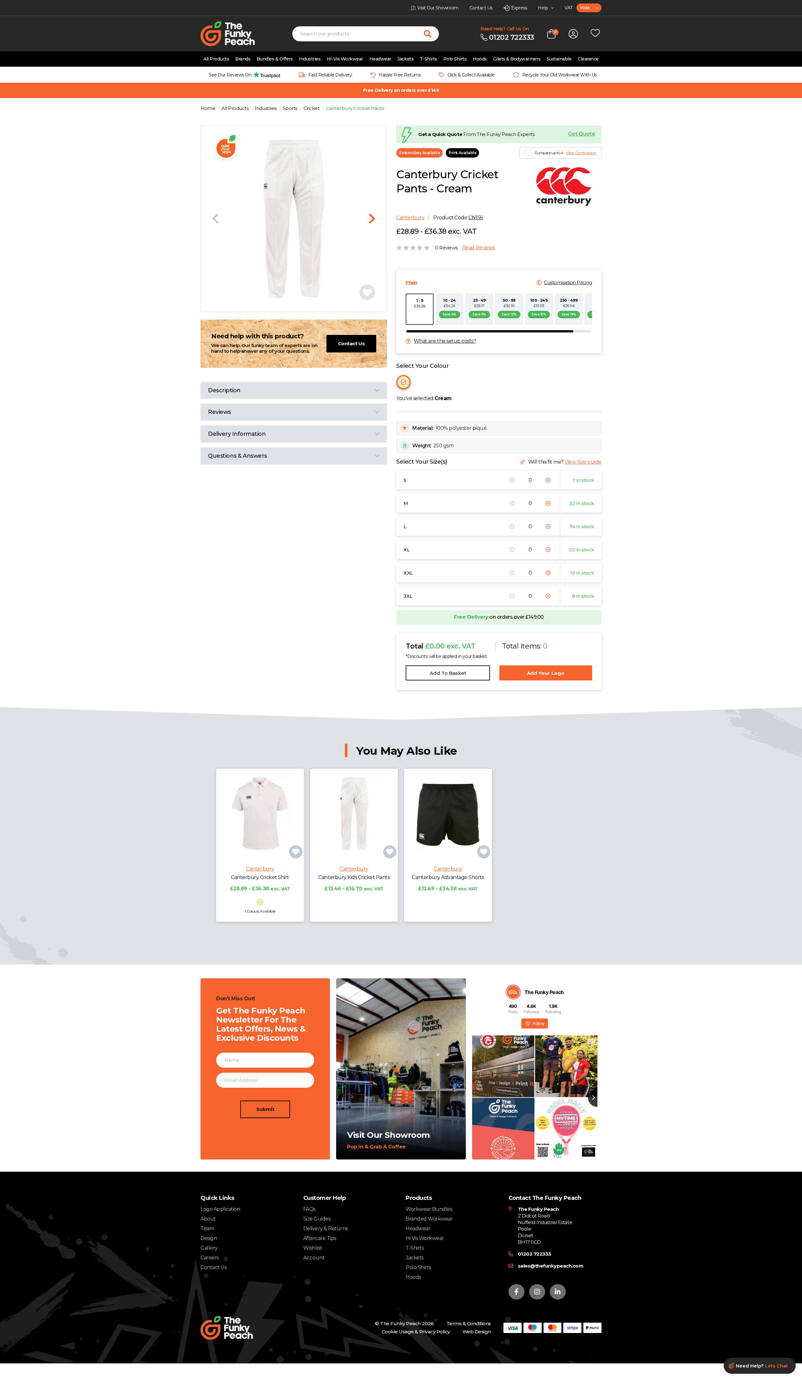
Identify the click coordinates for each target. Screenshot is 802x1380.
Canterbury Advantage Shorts (448, 877)
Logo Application (220, 1209)
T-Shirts (428, 59)
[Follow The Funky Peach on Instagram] (537, 1291)
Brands (242, 59)
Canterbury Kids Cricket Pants (353, 877)
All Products (216, 59)
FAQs (309, 1209)
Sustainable (559, 59)
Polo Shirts (455, 59)
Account (314, 1258)
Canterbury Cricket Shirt (260, 877)
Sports (291, 108)
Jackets (405, 59)
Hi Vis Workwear (425, 1238)
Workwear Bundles (429, 1209)
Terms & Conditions (468, 1323)
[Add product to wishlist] (295, 851)
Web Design (476, 1332)
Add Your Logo (546, 673)
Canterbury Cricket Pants (355, 108)
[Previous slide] (215, 218)
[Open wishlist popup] (595, 34)
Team (207, 1229)
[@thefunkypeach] (513, 992)
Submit (265, 1109)
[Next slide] (372, 218)
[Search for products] (431, 33)
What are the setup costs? (445, 341)
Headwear (380, 59)
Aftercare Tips (319, 1238)
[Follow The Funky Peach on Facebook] (516, 1291)
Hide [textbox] (584, 7)
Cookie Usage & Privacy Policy (416, 1332)
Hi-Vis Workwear (345, 59)
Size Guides (317, 1219)
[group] (242, 74)
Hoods (480, 59)
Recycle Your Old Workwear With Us (559, 75)
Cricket (312, 108)
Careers (209, 1258)
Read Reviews (478, 248)
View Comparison (581, 152)
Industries (309, 59)
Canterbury (410, 218)
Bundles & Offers (275, 59)
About (208, 1219)
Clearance (588, 59)
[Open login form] (573, 34)
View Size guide (583, 462)
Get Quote (581, 134)
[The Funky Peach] (235, 33)
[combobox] (589, 7)
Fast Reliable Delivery (330, 75)
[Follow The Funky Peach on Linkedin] (558, 1291)
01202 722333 (534, 1254)
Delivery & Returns (325, 1229)
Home (208, 108)
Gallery (209, 1248)
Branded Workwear (429, 1219)
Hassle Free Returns (399, 75)
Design (208, 1238)
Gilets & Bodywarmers (516, 59)
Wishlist (312, 1248)
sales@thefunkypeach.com (551, 1266)
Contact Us (351, 343)
